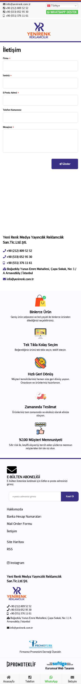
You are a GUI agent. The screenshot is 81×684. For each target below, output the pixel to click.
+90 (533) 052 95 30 (16, 11)
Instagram (17, 563)
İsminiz (6, 75)
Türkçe (55, 5)
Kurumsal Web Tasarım (59, 668)
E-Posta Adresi (10, 92)
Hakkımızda (15, 509)
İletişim (12, 531)
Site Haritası (15, 542)
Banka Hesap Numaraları (24, 516)
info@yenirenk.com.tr (18, 4)
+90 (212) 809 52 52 (16, 8)
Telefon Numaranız (12, 109)
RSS (10, 549)
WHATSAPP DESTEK (63, 12)
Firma (5, 58)
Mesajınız (7, 127)
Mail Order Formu (19, 523)
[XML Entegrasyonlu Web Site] (23, 664)
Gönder (66, 163)
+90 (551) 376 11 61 (16, 15)
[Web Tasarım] (59, 664)
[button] (73, 31)
